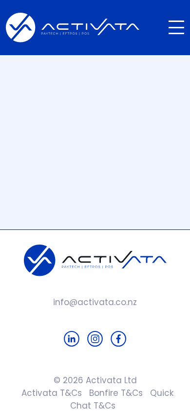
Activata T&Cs (49, 393)
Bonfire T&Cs (112, 393)
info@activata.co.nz (95, 302)
